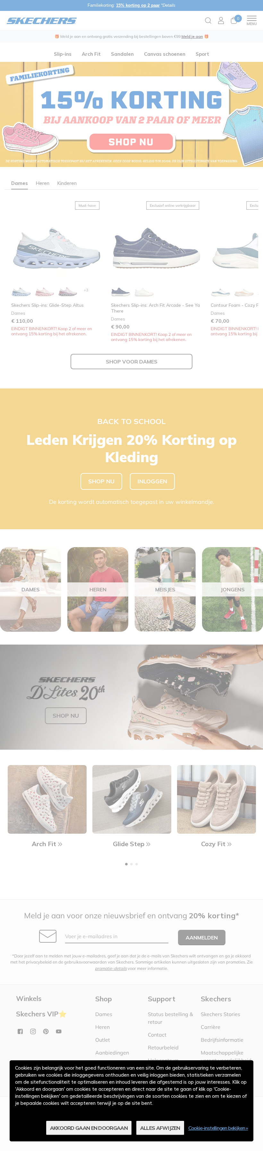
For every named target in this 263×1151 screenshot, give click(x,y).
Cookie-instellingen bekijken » (218, 1128)
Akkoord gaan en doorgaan (89, 1128)
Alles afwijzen (160, 1128)
